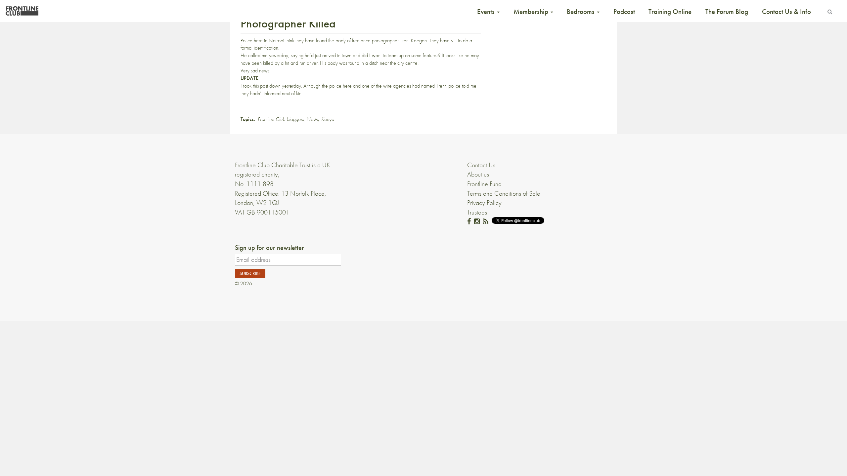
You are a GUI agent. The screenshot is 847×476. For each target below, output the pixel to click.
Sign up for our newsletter (269, 247)
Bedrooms (581, 11)
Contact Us (481, 165)
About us (478, 174)
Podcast (624, 11)
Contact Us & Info (786, 11)
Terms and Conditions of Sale (503, 193)
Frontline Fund (484, 183)
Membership (531, 11)
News (312, 119)
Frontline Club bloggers (281, 119)
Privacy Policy (484, 202)
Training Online (669, 11)
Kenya (327, 119)
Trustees (477, 212)
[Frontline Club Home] (21, 9)
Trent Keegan (413, 40)
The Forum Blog (726, 11)
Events (486, 11)
